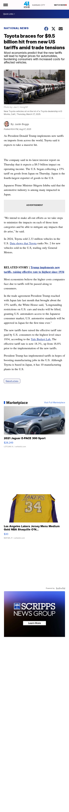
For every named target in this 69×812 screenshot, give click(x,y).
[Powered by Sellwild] (60, 588)
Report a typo (12, 381)
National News (16, 28)
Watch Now (59, 5)
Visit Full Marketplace (54, 402)
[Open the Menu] (5, 5)
